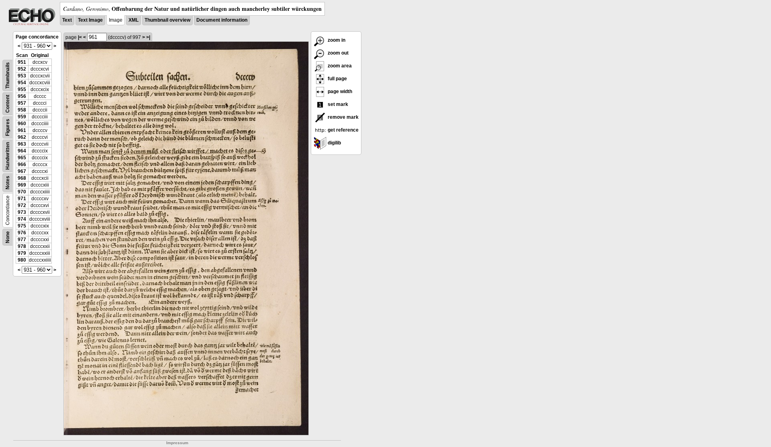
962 (22, 137)
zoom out (337, 53)
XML (133, 20)
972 (22, 205)
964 (22, 151)
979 (22, 253)
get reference (342, 130)
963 (22, 144)
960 (22, 123)
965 (22, 158)
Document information (221, 20)
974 (22, 219)
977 (22, 239)
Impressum (177, 443)
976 (22, 233)
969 (22, 185)
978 (22, 246)
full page (336, 78)
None (7, 237)
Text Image (90, 20)
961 (22, 130)
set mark (337, 104)
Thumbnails (7, 75)
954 (22, 82)
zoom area (339, 66)
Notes (7, 182)
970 (22, 192)
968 (22, 178)
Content (7, 104)
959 (22, 117)
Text (67, 20)
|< (80, 37)
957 (22, 103)
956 (22, 96)
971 (22, 198)
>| (148, 37)
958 (22, 110)
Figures (7, 127)
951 (22, 62)
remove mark (342, 117)
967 (22, 171)
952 (22, 69)
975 (22, 226)
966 (22, 164)
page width (339, 91)
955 (22, 89)
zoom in (335, 40)
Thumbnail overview (167, 20)
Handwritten (7, 156)
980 (22, 260)
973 (22, 212)
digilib (333, 143)
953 (22, 76)
